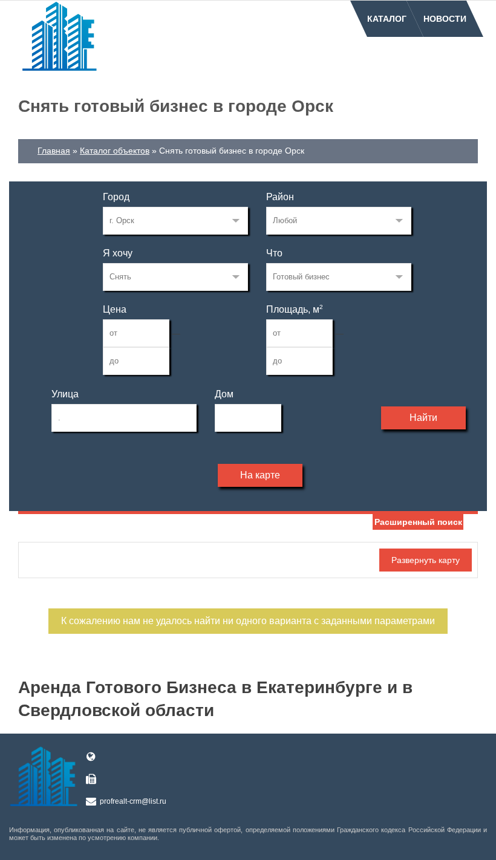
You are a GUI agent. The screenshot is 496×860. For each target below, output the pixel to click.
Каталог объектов (114, 150)
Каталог (386, 19)
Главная (54, 150)
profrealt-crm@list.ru (133, 801)
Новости (444, 19)
